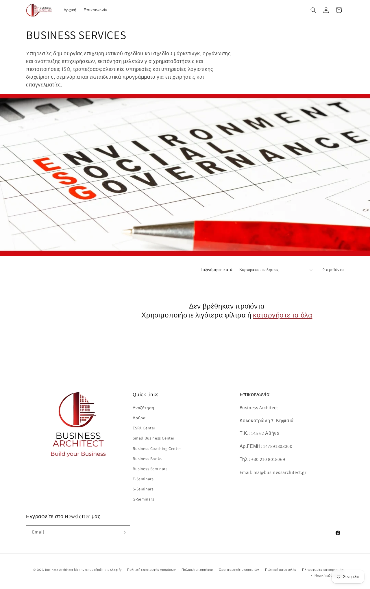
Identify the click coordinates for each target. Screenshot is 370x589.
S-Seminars (143, 488)
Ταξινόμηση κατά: (217, 269)
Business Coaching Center (157, 448)
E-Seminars (143, 478)
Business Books (147, 458)
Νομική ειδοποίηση (329, 575)
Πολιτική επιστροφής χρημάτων (151, 570)
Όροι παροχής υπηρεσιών (239, 570)
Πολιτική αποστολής (281, 570)
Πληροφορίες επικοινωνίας (323, 570)
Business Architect (59, 570)
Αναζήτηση (143, 407)
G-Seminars (143, 499)
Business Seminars (150, 468)
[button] (313, 10)
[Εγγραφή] (123, 532)
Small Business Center (154, 438)
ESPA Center (144, 427)
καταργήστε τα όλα (282, 315)
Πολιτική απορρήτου (197, 570)
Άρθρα (139, 417)
